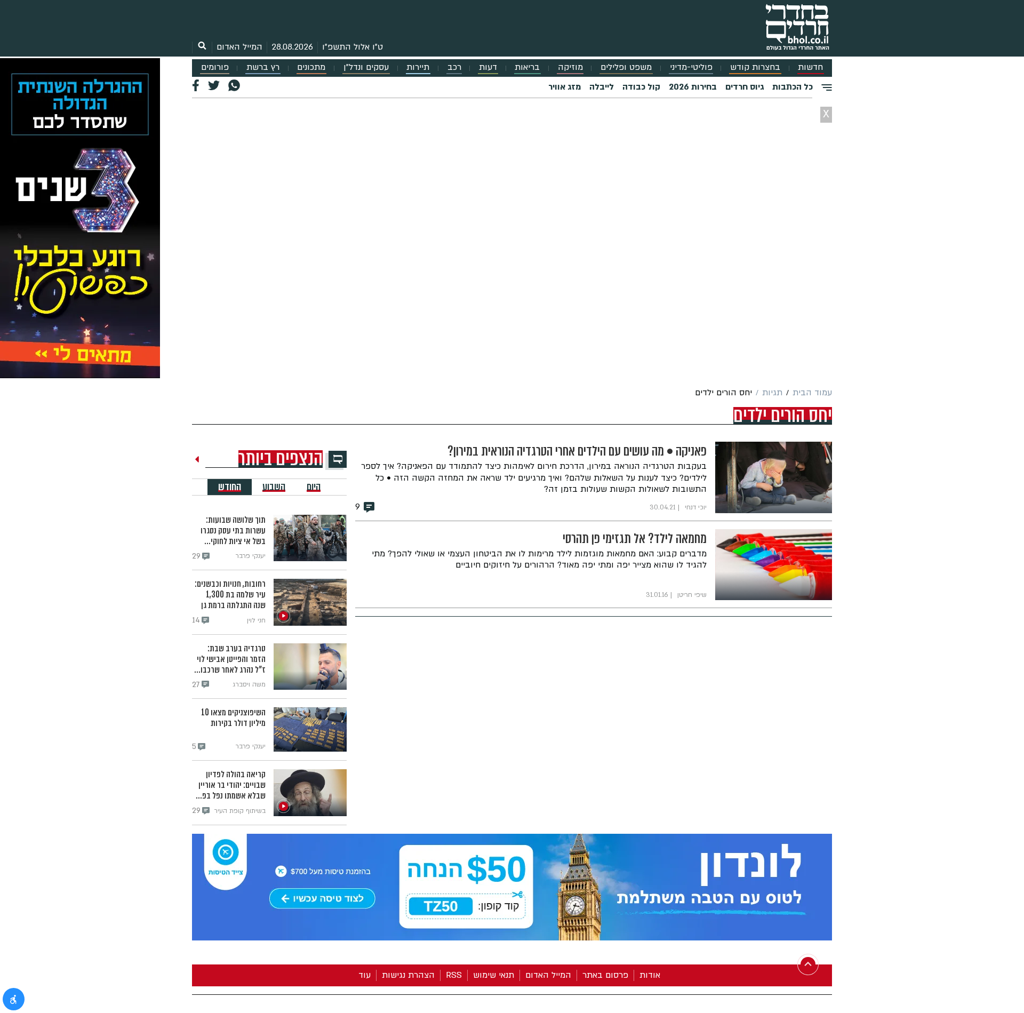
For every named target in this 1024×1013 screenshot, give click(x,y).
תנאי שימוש (493, 975)
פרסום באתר (605, 975)
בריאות (527, 67)
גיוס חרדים (744, 87)
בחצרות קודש (755, 67)
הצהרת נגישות (408, 975)
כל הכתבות (792, 87)
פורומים (215, 67)
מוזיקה (570, 67)
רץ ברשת (262, 67)
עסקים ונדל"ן (366, 67)
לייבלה (601, 87)
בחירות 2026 (693, 87)
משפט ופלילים (626, 67)
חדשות (810, 67)
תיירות (417, 67)
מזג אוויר (564, 87)
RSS (454, 975)
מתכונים (311, 67)
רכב (454, 67)
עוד (364, 975)
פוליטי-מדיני (691, 67)
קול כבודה (641, 87)
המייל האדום (239, 47)
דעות (488, 67)
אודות (649, 975)
